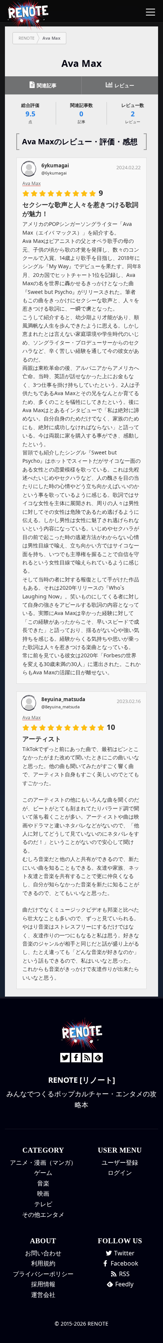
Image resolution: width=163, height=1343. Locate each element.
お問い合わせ (43, 1253)
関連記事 (46, 85)
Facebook (123, 1263)
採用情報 (43, 1284)
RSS (124, 1274)
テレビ (43, 1204)
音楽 (43, 1183)
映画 (43, 1193)
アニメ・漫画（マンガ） (43, 1162)
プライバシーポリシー (43, 1274)
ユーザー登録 (120, 1162)
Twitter (124, 1253)
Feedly (123, 1284)
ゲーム (43, 1172)
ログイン (120, 1172)
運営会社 (43, 1294)
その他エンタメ (43, 1214)
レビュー (123, 85)
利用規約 (43, 1263)
